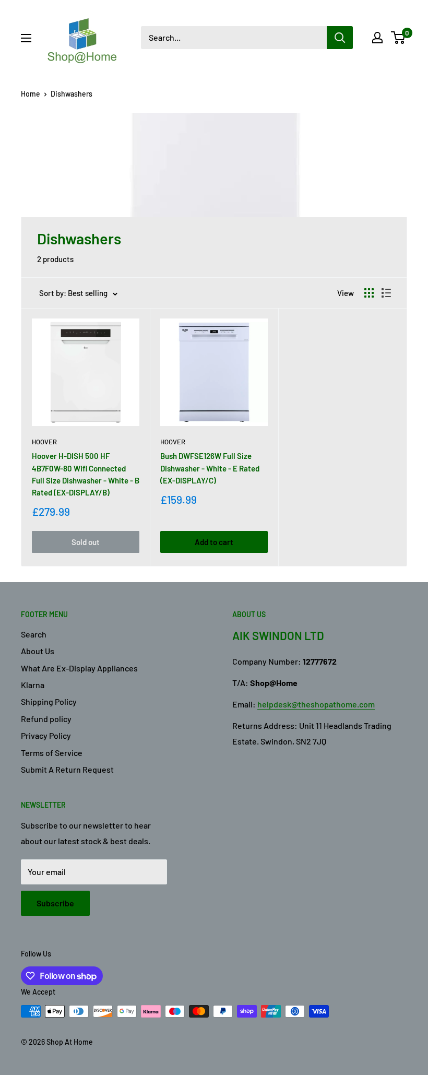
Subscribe (55, 903)
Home (30, 93)
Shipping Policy (49, 701)
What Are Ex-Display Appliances (79, 668)
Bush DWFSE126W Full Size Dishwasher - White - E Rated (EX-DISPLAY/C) (209, 468)
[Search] (340, 37)
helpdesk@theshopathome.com (316, 704)
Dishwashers (71, 93)
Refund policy (46, 719)
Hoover (44, 442)
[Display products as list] (386, 293)
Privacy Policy (46, 735)
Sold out (86, 542)
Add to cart (214, 542)
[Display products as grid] (369, 293)
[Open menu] (26, 38)
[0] (398, 37)
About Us (37, 651)
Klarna (32, 685)
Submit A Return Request (67, 769)
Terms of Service (51, 753)
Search (33, 634)
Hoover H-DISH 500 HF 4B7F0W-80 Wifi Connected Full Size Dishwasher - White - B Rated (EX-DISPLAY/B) (85, 474)
